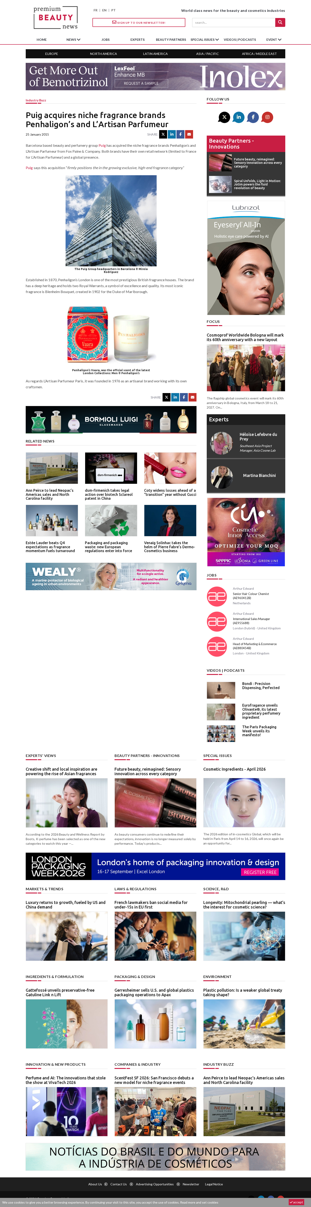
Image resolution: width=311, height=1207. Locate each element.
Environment (217, 976)
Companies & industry (138, 1064)
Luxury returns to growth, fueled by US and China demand (66, 904)
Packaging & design (135, 976)
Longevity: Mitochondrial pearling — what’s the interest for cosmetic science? (244, 904)
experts (137, 39)
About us (95, 1184)
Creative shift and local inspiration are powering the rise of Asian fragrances (61, 771)
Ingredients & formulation (55, 976)
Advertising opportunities (155, 1184)
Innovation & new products (56, 1064)
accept (298, 1202)
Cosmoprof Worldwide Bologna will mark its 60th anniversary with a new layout (245, 337)
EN (104, 10)
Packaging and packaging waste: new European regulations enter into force (108, 547)
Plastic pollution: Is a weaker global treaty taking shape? (242, 992)
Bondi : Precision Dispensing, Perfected (261, 686)
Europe (51, 54)
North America (103, 54)
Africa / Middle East (259, 54)
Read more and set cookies (199, 1202)
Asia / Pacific (207, 54)
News (71, 39)
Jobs (212, 575)
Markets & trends (44, 889)
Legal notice (214, 1184)
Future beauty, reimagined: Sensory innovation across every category (148, 771)
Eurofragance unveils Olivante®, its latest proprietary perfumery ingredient (261, 711)
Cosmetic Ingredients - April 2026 (234, 769)
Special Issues (217, 755)
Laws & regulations (135, 889)
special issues (203, 39)
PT (113, 10)
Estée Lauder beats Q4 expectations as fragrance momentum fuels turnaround (50, 547)
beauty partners (171, 39)
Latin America (155, 54)
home (42, 39)
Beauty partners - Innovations (231, 144)
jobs (106, 39)
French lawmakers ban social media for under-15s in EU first (151, 904)
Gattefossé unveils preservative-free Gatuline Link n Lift (60, 992)
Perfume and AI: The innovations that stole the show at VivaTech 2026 (66, 1080)
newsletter (191, 1184)
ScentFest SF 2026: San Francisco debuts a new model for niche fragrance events (154, 1080)
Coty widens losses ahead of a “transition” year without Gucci (170, 492)
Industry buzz (36, 100)
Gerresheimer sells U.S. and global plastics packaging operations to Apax (154, 992)
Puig (102, 145)
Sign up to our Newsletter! (141, 22)
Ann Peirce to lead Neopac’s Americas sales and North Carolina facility (50, 494)
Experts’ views (41, 755)
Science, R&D (216, 889)
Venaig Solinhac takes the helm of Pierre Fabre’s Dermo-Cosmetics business (169, 547)
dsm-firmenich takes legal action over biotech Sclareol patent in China (109, 494)
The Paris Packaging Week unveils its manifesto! (259, 731)
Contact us (118, 1184)
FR (95, 10)
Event (272, 39)
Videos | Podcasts (240, 39)
